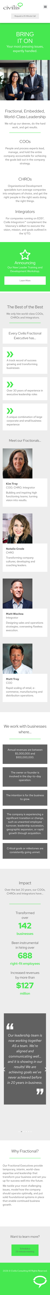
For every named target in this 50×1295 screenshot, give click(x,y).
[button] (45, 7)
